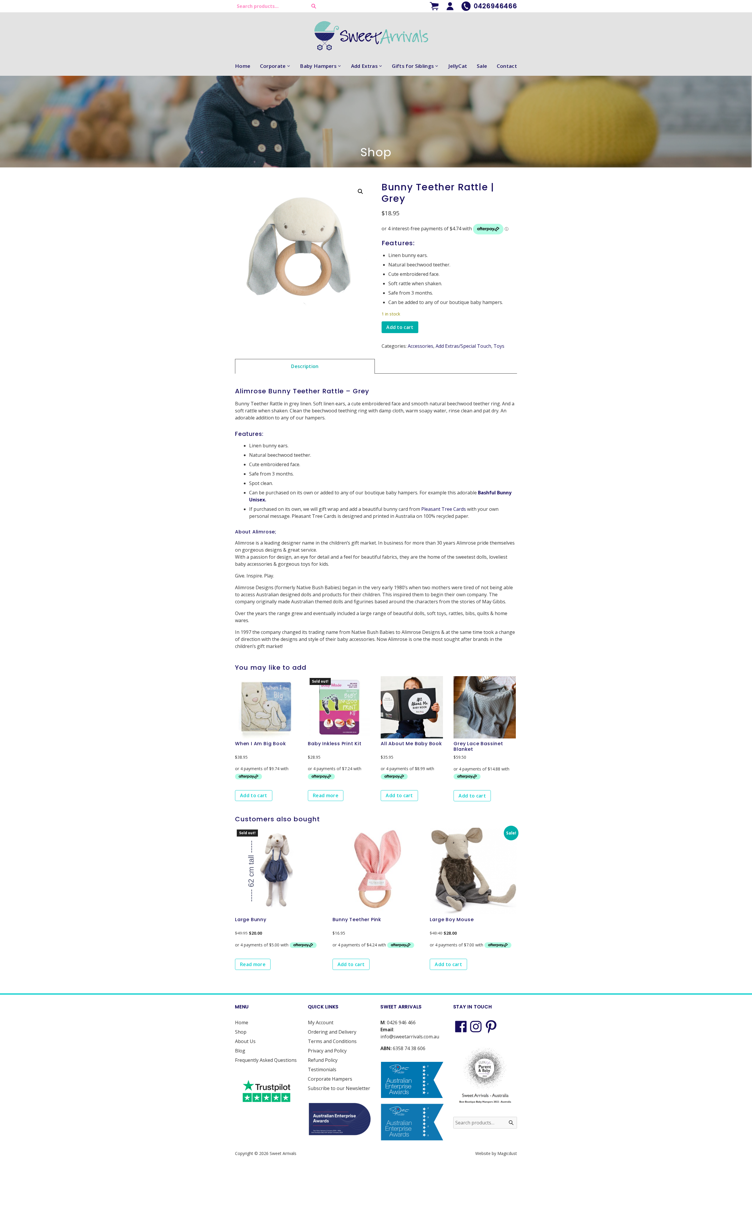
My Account (320, 1022)
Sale (482, 66)
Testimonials (322, 1069)
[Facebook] (461, 1026)
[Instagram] (476, 1026)
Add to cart (400, 327)
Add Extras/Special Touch (463, 346)
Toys (499, 346)
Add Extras (364, 66)
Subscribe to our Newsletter (339, 1088)
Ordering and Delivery (332, 1032)
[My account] (450, 6)
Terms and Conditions (332, 1041)
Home (242, 66)
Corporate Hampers (330, 1079)
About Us (245, 1041)
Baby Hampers (318, 66)
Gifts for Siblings (413, 66)
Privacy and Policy (327, 1050)
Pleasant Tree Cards (443, 509)
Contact (507, 66)
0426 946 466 (401, 1022)
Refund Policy (323, 1060)
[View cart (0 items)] (434, 6)
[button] (360, 191)
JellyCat (457, 66)
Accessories (420, 346)
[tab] (305, 366)
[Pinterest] (491, 1026)
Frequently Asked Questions (266, 1060)
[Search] (314, 6)
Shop (240, 1032)
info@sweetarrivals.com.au (409, 1036)
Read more (325, 795)
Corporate (273, 66)
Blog (240, 1050)
